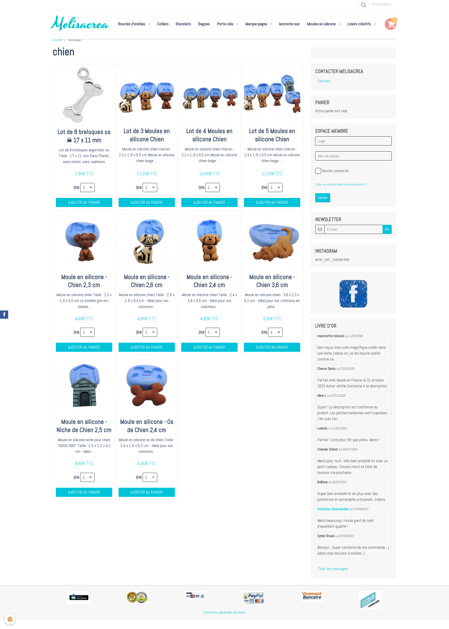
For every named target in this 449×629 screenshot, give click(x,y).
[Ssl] (137, 597)
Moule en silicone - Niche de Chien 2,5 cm (84, 426)
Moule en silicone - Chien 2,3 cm (84, 281)
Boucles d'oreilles (132, 23)
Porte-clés (225, 23)
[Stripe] (195, 595)
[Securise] (79, 597)
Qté (76, 187)
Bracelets (183, 23)
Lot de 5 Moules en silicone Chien (272, 135)
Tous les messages (333, 568)
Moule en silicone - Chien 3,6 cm (272, 281)
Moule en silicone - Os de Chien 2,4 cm (146, 426)
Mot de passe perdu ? (353, 184)
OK (387, 229)
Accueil (57, 39)
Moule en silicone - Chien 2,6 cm (147, 281)
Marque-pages (256, 23)
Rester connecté (335, 170)
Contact (324, 81)
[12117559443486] (370, 599)
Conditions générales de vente (224, 612)
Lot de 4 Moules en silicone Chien (209, 135)
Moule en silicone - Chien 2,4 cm (209, 281)
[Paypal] (253, 597)
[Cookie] (10, 619)
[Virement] (312, 596)
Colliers (163, 23)
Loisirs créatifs (360, 23)
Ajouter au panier (84, 202)
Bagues (204, 23)
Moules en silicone (322, 23)
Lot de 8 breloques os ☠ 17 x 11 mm (84, 136)
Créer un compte (326, 184)
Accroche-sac (289, 23)
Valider (323, 197)
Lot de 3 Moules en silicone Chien (147, 135)
